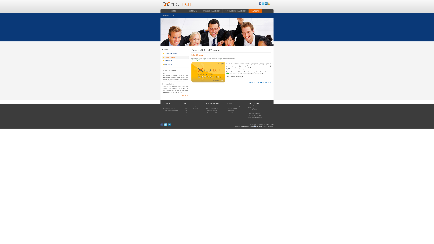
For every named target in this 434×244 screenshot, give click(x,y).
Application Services (212, 108)
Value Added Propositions (171, 110)
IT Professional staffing (171, 53)
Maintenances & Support (213, 112)
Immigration (168, 60)
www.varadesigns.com (248, 126)
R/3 (186, 106)
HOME (173, 11)
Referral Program (169, 57)
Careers (255, 11)
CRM (186, 115)
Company (193, 11)
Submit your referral (260, 82)
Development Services (213, 106)
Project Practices (211, 11)
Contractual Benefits (169, 108)
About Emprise (168, 106)
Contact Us (168, 15)
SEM (186, 110)
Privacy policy (270, 124)
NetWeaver (195, 108)
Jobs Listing (168, 64)
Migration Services (212, 110)
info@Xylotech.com (257, 117)
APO (186, 112)
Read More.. (185, 95)
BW (186, 108)
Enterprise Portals (197, 106)
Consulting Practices (235, 11)
